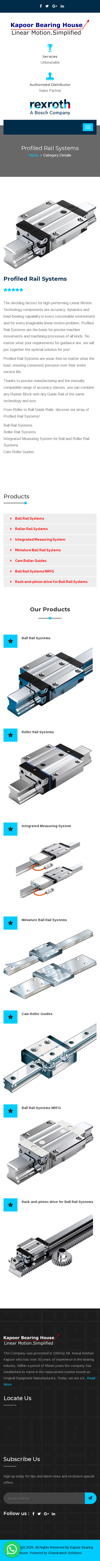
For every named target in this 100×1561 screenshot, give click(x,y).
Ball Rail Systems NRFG (34, 571)
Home (34, 155)
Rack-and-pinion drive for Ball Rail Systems (51, 582)
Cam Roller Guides (31, 561)
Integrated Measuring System (40, 539)
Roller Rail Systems (31, 529)
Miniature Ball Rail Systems (38, 550)
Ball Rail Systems (29, 518)
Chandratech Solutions (65, 1553)
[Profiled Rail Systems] (50, 234)
